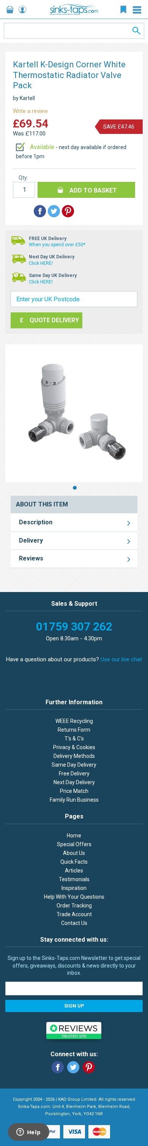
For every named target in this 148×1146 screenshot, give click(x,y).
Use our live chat (121, 659)
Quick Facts (74, 862)
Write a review (30, 111)
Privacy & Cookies (74, 747)
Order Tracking (74, 905)
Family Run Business (74, 800)
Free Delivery (74, 773)
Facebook (58, 1067)
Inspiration (74, 888)
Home (74, 835)
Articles (74, 870)
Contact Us (74, 923)
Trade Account (74, 914)
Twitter (73, 1067)
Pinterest (89, 1067)
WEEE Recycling (74, 721)
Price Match (74, 791)
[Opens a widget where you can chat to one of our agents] (28, 1132)
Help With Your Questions (74, 897)
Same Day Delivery (74, 765)
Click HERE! (41, 263)
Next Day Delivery (74, 782)
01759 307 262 (74, 626)
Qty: (23, 178)
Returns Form (74, 730)
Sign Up (74, 1006)
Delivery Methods (74, 756)
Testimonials (74, 879)
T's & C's (74, 738)
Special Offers (74, 844)
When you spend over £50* (57, 244)
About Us (74, 853)
